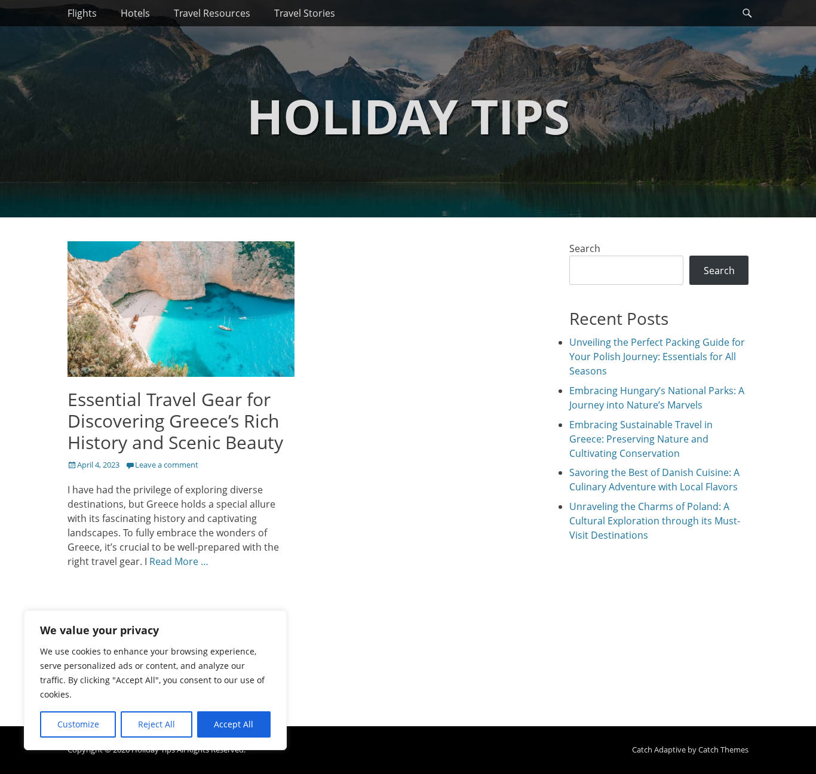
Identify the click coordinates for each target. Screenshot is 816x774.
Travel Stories (304, 13)
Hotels (135, 13)
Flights (82, 13)
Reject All (156, 724)
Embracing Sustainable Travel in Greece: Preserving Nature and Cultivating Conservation (641, 439)
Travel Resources (212, 13)
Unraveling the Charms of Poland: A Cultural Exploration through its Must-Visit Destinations (654, 521)
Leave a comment (166, 464)
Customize (78, 724)
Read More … (178, 561)
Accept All (233, 724)
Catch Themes (723, 749)
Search (584, 248)
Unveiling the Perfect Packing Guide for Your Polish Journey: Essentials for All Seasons (657, 356)
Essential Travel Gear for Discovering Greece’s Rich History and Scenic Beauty (175, 420)
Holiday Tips (408, 115)
